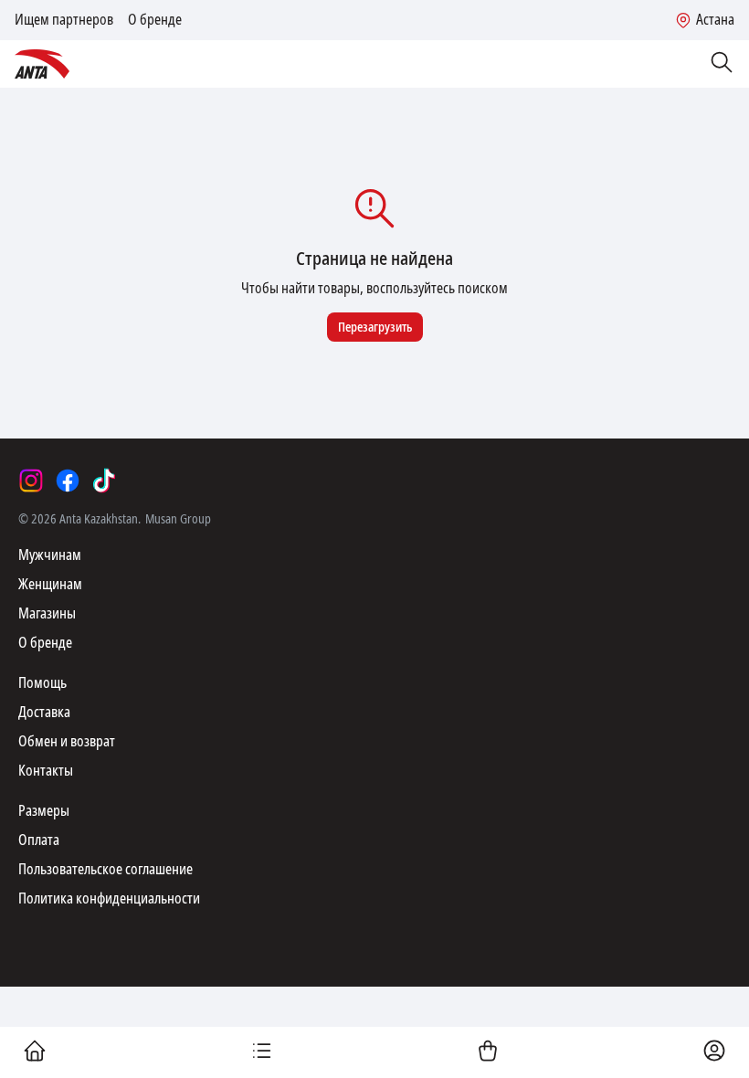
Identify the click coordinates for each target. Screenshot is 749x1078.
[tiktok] (104, 480)
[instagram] (31, 480)
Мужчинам (49, 554)
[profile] (714, 1052)
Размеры (43, 810)
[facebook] (67, 480)
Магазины (47, 613)
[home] (34, 1052)
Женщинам (50, 584)
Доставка (44, 712)
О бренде (155, 20)
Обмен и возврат (66, 741)
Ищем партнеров (64, 20)
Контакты (45, 770)
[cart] (487, 1052)
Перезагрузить (375, 327)
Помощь (42, 682)
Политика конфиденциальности (109, 898)
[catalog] (261, 1052)
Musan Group (178, 519)
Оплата (38, 840)
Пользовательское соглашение (105, 869)
